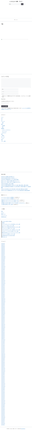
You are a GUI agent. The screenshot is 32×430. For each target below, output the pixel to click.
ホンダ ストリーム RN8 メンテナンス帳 (8, 228)
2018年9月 (3, 328)
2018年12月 (3, 324)
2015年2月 (3, 382)
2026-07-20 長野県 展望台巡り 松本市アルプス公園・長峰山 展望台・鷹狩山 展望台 (14, 185)
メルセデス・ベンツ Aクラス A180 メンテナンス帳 (10, 231)
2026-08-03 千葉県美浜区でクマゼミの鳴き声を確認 (9, 179)
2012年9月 (3, 419)
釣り (2, 118)
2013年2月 (3, 414)
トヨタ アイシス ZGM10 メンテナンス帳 (8, 234)
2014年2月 (3, 397)
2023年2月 (3, 277)
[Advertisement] (16, 12)
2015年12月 (3, 368)
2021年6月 (3, 294)
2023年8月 (3, 269)
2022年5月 (3, 287)
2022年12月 (3, 280)
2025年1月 (3, 255)
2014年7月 (3, 390)
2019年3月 (3, 320)
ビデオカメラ (4, 132)
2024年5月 (3, 263)
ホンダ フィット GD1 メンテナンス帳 (8, 225)
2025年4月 (3, 253)
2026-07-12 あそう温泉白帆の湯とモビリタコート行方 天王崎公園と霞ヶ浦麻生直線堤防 (15, 190)
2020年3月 (3, 310)
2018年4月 (3, 335)
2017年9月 (3, 341)
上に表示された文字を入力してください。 (8, 101)
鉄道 (2, 139)
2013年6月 (3, 409)
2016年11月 (3, 355)
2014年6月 (3, 392)
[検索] (22, 4)
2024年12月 (3, 256)
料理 (2, 127)
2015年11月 (3, 369)
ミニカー (2, 138)
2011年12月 (3, 423)
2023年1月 (3, 279)
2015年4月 (3, 379)
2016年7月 (3, 361)
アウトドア (3, 121)
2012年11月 (3, 416)
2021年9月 (3, 290)
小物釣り (3, 222)
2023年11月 (3, 267)
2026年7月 (3, 245)
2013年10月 (3, 403)
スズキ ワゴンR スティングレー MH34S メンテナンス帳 (11, 229)
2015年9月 (3, 372)
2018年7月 (3, 331)
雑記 (2, 134)
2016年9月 (3, 358)
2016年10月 (3, 356)
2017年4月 (3, 348)
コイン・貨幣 (3, 141)
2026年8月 (3, 243)
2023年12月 (3, 266)
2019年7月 (3, 315)
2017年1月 (3, 352)
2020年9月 (3, 303)
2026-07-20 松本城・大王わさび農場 (7, 183)
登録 (2, 211)
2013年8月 (3, 406)
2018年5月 (3, 334)
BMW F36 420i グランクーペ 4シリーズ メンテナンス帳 (11, 232)
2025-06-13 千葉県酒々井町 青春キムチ (7, 176)
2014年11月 (3, 385)
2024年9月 (3, 259)
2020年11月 (3, 300)
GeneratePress (23, 428)
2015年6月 (3, 376)
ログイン (2, 212)
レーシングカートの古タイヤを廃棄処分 (7, 197)
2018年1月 (3, 338)
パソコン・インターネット (6, 129)
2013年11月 (3, 402)
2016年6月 (3, 362)
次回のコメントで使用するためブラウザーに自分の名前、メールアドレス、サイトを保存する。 (16, 96)
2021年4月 (3, 296)
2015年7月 (3, 375)
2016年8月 (3, 359)
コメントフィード (4, 215)
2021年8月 (3, 291)
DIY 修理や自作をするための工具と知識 (8, 235)
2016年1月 (3, 366)
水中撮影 (3, 125)
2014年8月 (3, 389)
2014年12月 (3, 383)
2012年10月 (3, 417)
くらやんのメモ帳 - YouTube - (7, 221)
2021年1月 (3, 297)
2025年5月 (3, 252)
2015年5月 (3, 378)
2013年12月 (3, 400)
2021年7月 (3, 293)
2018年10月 (3, 327)
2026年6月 (3, 246)
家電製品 (2, 128)
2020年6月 (3, 307)
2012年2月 (3, 420)
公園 (2, 122)
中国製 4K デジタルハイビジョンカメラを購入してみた (10, 200)
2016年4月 (3, 365)
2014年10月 (3, 386)
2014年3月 (3, 396)
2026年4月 (3, 249)
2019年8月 (3, 314)
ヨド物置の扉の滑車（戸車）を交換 (7, 204)
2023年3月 (3, 276)
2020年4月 (3, 308)
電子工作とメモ (4, 236)
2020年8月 (3, 304)
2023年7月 (3, 270)
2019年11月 (3, 311)
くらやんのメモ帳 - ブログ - (16, 1)
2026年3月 (3, 250)
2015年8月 (3, 373)
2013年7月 (3, 407)
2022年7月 (3, 286)
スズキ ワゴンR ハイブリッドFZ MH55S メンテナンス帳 (11, 224)
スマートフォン (4, 131)
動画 (2, 124)
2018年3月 (3, 337)
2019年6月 (3, 317)
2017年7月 (3, 344)
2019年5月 (3, 318)
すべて (2, 117)
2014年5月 (3, 393)
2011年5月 (3, 424)
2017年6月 (3, 345)
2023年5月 (3, 273)
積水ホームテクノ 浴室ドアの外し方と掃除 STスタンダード (10, 182)
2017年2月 (3, 351)
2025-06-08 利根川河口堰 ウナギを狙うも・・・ (9, 178)
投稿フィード (3, 214)
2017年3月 (3, 349)
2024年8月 (3, 260)
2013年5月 (3, 410)
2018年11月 (3, 325)
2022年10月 (3, 283)
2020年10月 (3, 301)
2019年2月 (3, 321)
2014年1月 (3, 399)
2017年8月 (3, 342)
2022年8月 (3, 284)
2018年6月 (3, 332)
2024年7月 (3, 262)
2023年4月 (3, 274)
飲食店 (3, 135)
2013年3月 (3, 413)
